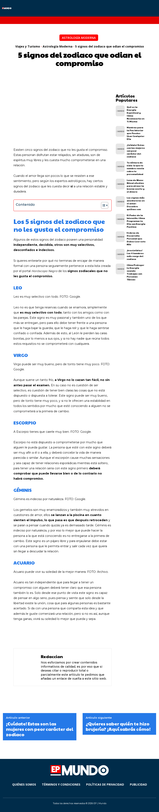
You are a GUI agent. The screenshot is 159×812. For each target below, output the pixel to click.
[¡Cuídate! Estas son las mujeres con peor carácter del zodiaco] (120, 149)
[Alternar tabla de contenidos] (102, 205)
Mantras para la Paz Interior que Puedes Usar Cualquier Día (135, 133)
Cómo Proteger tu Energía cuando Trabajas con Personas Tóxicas (135, 272)
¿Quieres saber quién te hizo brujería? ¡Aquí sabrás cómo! (118, 726)
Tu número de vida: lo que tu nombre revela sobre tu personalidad (135, 168)
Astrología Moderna (79, 38)
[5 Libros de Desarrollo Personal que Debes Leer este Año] (120, 236)
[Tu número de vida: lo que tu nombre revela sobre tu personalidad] (120, 166)
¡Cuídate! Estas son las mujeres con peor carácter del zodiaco (136, 151)
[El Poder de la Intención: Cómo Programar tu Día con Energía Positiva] (120, 219)
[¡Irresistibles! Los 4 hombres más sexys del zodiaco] (120, 254)
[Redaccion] (28, 667)
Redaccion (52, 656)
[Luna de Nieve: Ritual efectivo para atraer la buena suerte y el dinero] (120, 184)
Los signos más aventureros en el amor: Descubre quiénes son (136, 203)
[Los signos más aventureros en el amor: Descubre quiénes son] (120, 201)
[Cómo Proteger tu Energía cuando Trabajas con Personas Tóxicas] (120, 269)
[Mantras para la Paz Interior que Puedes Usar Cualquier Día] (120, 131)
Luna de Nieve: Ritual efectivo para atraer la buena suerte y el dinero (135, 186)
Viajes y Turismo (27, 46)
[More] (115, 634)
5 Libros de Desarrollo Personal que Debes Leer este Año (136, 238)
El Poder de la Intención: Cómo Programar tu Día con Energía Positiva (136, 221)
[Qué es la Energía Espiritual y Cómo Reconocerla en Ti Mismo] (120, 111)
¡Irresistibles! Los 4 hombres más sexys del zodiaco (135, 254)
